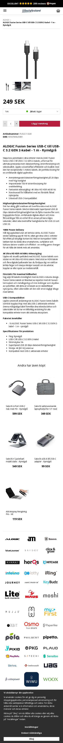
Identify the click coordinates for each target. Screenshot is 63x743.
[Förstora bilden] (31, 57)
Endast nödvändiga (31, 733)
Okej (31, 738)
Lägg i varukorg (40, 123)
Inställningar (31, 727)
